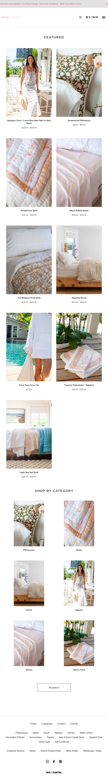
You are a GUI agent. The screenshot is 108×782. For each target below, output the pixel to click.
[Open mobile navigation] (104, 17)
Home (33, 724)
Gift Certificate (62, 742)
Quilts (36, 733)
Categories (46, 724)
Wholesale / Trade (92, 751)
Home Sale (44, 742)
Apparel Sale (95, 737)
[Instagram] (47, 761)
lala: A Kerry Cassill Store (71, 737)
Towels (50, 737)
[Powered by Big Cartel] (54, 772)
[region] (54, 4)
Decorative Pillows (15, 737)
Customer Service (15, 751)
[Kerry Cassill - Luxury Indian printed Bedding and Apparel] (11, 17)
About (32, 751)
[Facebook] (54, 761)
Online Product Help (50, 751)
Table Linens (86, 733)
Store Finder (72, 751)
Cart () (74, 724)
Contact (61, 724)
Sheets (71, 733)
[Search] (80, 17)
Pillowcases (22, 733)
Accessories (36, 737)
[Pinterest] (60, 761)
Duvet (47, 733)
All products (54, 687)
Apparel (58, 733)
